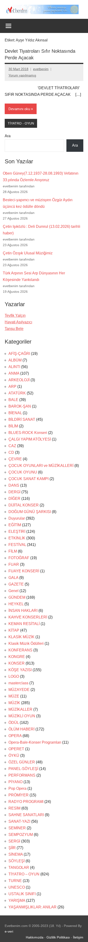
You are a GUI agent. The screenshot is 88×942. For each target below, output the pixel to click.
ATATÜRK (17, 393)
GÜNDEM (16, 597)
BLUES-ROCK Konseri (27, 433)
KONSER (16, 663)
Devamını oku (19, 109)
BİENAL (15, 413)
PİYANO (15, 782)
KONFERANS (20, 650)
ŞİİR (12, 848)
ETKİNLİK (16, 538)
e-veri (9, 931)
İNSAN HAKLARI (23, 611)
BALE (13, 400)
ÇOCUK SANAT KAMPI (28, 479)
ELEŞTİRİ (16, 531)
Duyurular (16, 518)
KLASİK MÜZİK (21, 637)
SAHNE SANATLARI (26, 815)
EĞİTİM (14, 525)
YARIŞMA (16, 900)
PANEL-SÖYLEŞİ (23, 769)
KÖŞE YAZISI (20, 670)
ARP (12, 387)
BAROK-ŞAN (19, 406)
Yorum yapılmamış (22, 75)
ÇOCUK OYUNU (22, 472)
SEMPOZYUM (20, 835)
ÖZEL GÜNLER (21, 762)
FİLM (12, 551)
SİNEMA (15, 854)
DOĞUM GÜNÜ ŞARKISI (29, 512)
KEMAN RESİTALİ (24, 624)
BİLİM (13, 426)
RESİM (14, 808)
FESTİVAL (17, 545)
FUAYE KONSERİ (23, 571)
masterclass (18, 683)
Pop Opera (17, 788)
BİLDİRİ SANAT (21, 419)
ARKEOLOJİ (19, 380)
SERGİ (14, 841)
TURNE (15, 881)
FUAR (13, 564)
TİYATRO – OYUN (23, 874)
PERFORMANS (21, 775)
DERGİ (14, 492)
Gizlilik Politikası (58, 937)
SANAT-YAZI (19, 821)
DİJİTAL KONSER (23, 505)
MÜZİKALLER (20, 709)
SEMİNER (17, 828)
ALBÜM (15, 360)
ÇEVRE (15, 459)
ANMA (13, 373)
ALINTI (14, 367)
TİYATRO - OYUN (21, 123)
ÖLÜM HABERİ (21, 729)
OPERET (16, 749)
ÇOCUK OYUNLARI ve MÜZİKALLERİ (40, 466)
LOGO (13, 676)
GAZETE (16, 584)
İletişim (78, 937)
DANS (13, 485)
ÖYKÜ (13, 756)
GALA (13, 578)
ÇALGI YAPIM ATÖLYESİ (29, 439)
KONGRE (16, 657)
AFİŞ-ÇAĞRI (19, 354)
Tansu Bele (14, 329)
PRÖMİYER (18, 795)
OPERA (15, 736)
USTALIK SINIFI (22, 894)
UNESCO (16, 887)
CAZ (12, 446)
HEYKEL (15, 604)
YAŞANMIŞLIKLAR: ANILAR (32, 907)
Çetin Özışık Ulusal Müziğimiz (28, 253)
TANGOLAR (18, 868)
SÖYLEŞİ (16, 861)
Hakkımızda (34, 937)
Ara (8, 136)
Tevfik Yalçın (15, 315)
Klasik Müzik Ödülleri (26, 643)
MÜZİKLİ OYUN (21, 716)
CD (11, 452)
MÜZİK (14, 703)
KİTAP (13, 630)
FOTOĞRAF (18, 558)
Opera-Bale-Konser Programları (34, 742)
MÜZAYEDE (19, 690)
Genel (13, 591)
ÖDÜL (13, 723)
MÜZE (13, 696)
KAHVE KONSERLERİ (27, 617)
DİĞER (14, 499)
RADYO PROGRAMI (25, 802)
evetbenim (41, 69)
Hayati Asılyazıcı (18, 322)
